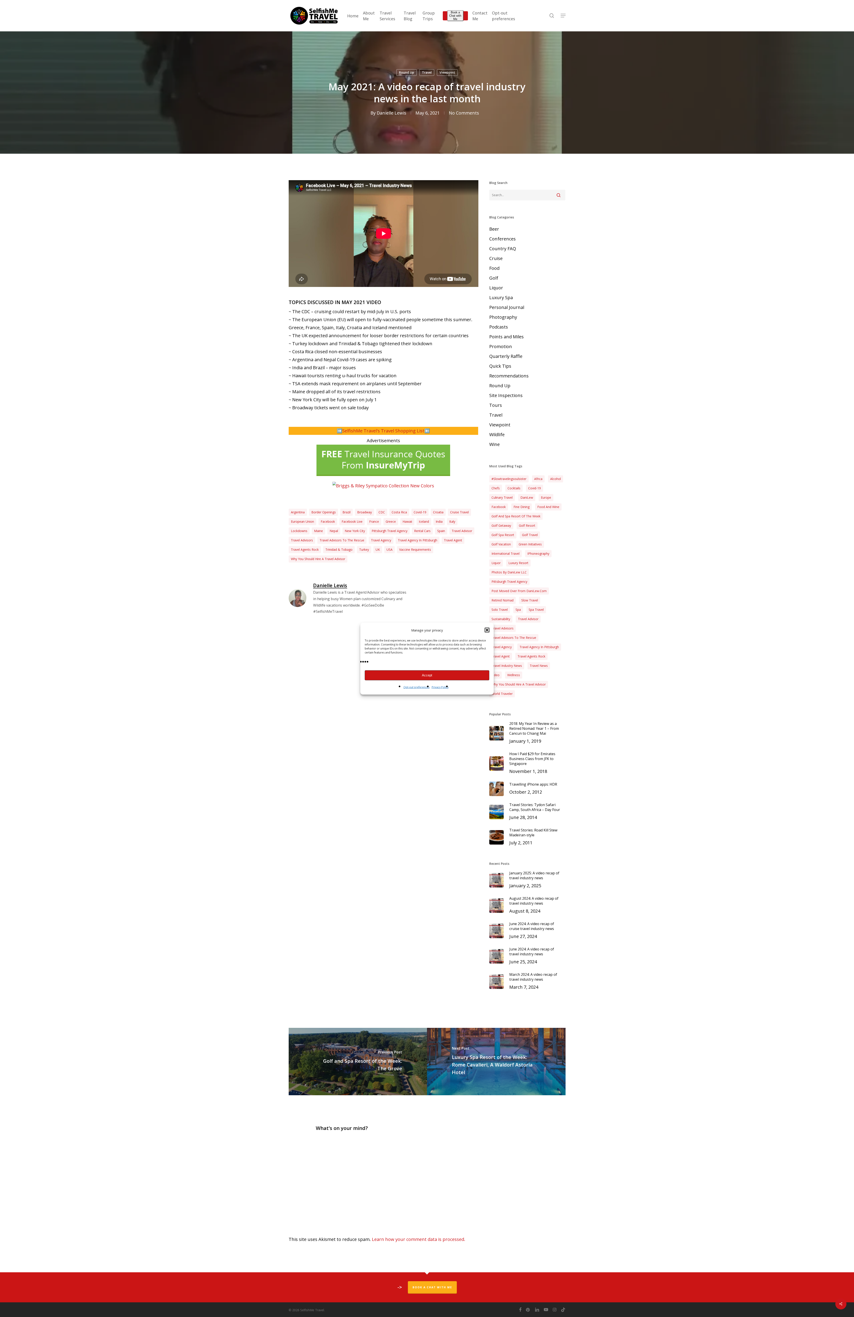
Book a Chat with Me (455, 16)
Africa (538, 479)
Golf (493, 278)
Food (494, 268)
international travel (505, 553)
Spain (441, 531)
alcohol (555, 479)
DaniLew (526, 497)
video (495, 675)
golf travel (530, 535)
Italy (452, 521)
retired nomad (502, 600)
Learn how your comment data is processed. (418, 1239)
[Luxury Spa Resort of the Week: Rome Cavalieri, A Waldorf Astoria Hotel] (496, 1061)
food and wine (548, 507)
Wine (494, 444)
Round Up (406, 72)
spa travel (536, 609)
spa (518, 609)
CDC (382, 512)
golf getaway (501, 525)
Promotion (500, 346)
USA (390, 549)
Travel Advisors (302, 540)
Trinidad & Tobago (338, 549)
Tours (495, 405)
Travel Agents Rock (305, 549)
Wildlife (497, 435)
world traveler (502, 694)
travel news (539, 666)
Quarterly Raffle (505, 356)
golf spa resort (502, 535)
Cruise (496, 258)
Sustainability (500, 619)
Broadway (364, 512)
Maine (318, 531)
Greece (391, 521)
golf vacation (501, 544)
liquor (496, 563)
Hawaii (407, 521)
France (374, 521)
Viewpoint (447, 72)
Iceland (424, 521)
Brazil (346, 512)
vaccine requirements (415, 549)
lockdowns (299, 531)
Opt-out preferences (416, 687)
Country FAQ (502, 249)
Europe (546, 497)
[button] (487, 630)
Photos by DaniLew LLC (509, 572)
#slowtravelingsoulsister (508, 479)
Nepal (334, 531)
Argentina (298, 512)
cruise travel (459, 512)
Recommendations (509, 376)
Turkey (364, 549)
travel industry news (506, 666)
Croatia (438, 512)
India (439, 521)
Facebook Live (352, 521)
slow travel (529, 600)
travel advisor (462, 531)
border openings (323, 512)
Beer (494, 229)
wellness (513, 675)
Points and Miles (506, 337)
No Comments (464, 113)
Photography (503, 317)
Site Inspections (506, 395)
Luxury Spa (501, 297)
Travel (427, 72)
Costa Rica (399, 512)
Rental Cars (422, 531)
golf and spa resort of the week (515, 516)
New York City (355, 531)
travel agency (381, 540)
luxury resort (518, 563)
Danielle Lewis (391, 113)
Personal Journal (506, 307)
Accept (427, 675)
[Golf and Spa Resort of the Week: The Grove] (358, 1061)
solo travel (499, 609)
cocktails (514, 488)
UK (378, 549)
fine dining (522, 507)
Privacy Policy (440, 687)
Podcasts (498, 327)
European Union (302, 521)
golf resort (527, 525)
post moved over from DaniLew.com (519, 591)
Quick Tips (500, 366)
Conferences (502, 239)
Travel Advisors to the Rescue (342, 540)
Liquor (496, 288)
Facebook (328, 521)
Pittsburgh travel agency (389, 531)
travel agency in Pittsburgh (417, 540)
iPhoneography (538, 553)
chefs (495, 488)
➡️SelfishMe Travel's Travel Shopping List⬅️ (383, 431)
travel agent (453, 540)
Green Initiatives (530, 544)
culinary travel (502, 497)
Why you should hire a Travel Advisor (318, 559)
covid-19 (420, 512)
